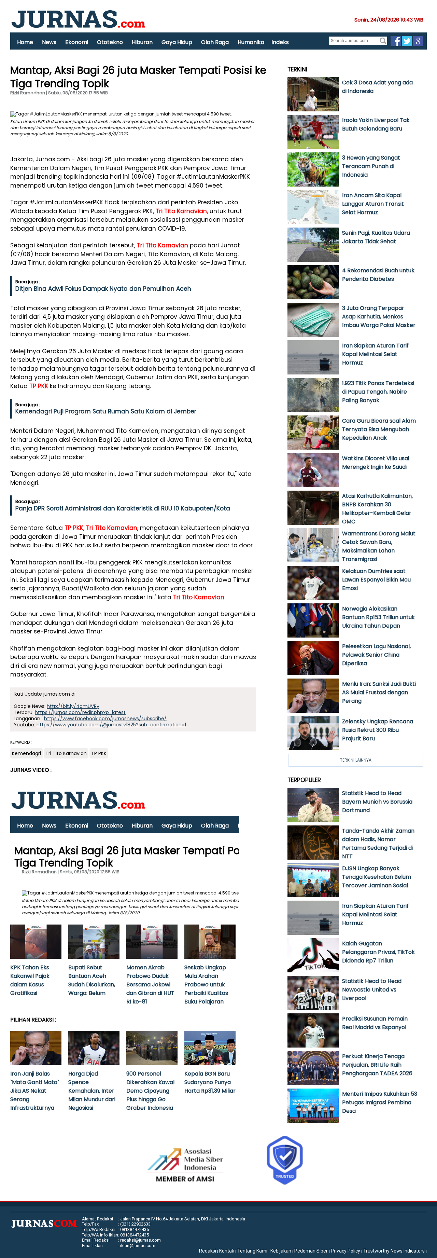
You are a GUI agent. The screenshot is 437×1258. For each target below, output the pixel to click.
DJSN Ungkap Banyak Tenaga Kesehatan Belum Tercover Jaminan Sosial (376, 876)
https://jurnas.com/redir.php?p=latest (80, 712)
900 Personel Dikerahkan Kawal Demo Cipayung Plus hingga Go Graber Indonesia (150, 1091)
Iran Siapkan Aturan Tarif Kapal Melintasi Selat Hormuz (375, 354)
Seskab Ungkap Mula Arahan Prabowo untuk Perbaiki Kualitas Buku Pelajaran (206, 984)
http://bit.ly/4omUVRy (73, 706)
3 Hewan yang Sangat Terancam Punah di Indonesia (371, 166)
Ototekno (110, 42)
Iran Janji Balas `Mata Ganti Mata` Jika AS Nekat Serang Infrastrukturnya (34, 1091)
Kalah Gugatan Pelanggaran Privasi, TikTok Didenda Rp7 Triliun (378, 952)
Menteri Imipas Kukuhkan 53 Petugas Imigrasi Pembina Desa (379, 1102)
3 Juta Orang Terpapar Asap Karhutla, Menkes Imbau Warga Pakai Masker (378, 316)
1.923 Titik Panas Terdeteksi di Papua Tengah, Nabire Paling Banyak (378, 391)
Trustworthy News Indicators (394, 1251)
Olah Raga (215, 42)
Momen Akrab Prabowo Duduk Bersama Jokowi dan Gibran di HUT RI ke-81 (150, 984)
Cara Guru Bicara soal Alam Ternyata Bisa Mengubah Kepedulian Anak (379, 429)
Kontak (226, 1251)
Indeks (280, 42)
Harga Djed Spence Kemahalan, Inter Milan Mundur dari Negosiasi (91, 1091)
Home (25, 42)
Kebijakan (280, 1251)
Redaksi (207, 1251)
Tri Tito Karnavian (181, 211)
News (49, 42)
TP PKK (38, 386)
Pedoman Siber (311, 1251)
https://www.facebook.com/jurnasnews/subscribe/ (105, 718)
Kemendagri (26, 753)
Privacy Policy (345, 1251)
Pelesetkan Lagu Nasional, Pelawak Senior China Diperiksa (376, 654)
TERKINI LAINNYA (355, 760)
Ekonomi (76, 42)
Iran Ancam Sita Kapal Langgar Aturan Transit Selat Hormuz (373, 203)
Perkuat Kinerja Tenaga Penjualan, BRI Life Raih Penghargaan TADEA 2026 (377, 1064)
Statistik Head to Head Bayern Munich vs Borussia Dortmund (377, 801)
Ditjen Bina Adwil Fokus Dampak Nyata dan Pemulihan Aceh (103, 289)
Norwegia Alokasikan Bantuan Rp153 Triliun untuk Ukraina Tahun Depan (378, 617)
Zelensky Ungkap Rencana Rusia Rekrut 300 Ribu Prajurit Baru (377, 729)
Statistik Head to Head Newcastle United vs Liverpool (371, 989)
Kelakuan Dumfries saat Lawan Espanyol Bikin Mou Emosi (376, 579)
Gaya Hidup (176, 42)
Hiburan (142, 42)
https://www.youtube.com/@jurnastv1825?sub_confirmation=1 (111, 724)
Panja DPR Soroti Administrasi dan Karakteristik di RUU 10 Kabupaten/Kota (122, 508)
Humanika (251, 42)
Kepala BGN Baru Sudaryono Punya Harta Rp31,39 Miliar (210, 1082)
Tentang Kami (252, 1251)
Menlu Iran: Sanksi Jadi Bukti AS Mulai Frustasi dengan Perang (379, 692)
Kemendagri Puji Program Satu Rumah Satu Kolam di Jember (105, 411)
